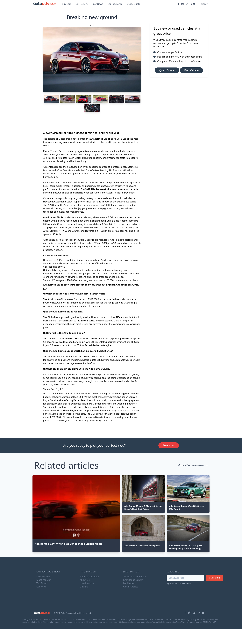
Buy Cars (66, 3)
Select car (168, 445)
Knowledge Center (133, 579)
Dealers (84, 586)
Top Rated (41, 583)
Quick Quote (133, 3)
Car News (98, 3)
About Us (85, 579)
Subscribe (214, 577)
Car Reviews (82, 3)
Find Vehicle (191, 70)
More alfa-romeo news (191, 465)
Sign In (204, 3)
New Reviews (43, 576)
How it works (87, 583)
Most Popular (43, 579)
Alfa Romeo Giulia (53, 217)
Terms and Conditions (134, 576)
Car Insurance (115, 3)
